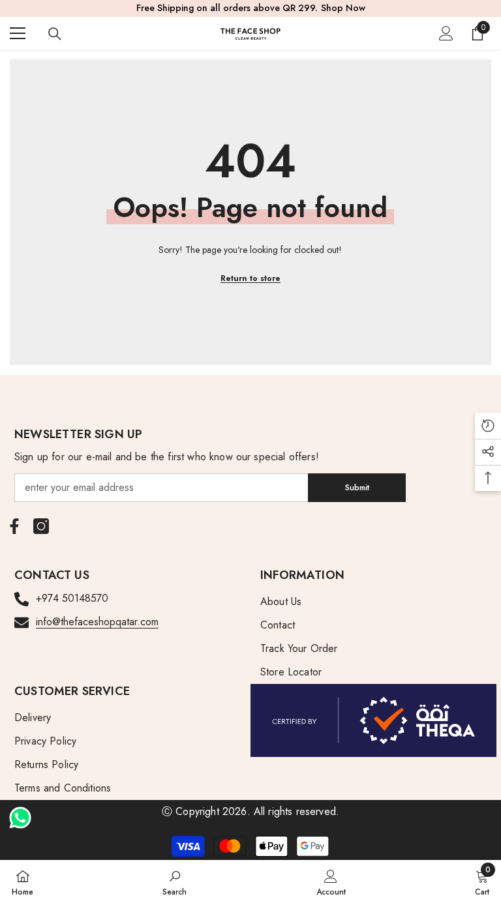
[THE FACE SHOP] (373, 720)
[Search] (55, 34)
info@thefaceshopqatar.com (97, 621)
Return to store (250, 278)
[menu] (17, 33)
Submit (357, 487)
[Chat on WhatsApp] (20, 813)
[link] (174, 881)
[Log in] (446, 33)
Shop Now (343, 7)
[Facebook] (14, 526)
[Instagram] (41, 526)
